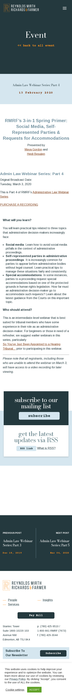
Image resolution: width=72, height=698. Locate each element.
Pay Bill (36, 615)
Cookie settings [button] (15, 689)
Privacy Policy (17, 679)
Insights (48, 600)
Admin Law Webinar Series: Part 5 (54, 543)
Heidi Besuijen (36, 153)
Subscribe (53, 653)
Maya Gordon (33, 149)
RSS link (26, 448)
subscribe (39, 416)
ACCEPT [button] (34, 689)
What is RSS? (46, 448)
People (12, 600)
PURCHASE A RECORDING (19, 204)
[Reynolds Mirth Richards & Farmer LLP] (21, 8)
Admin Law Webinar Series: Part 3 (17, 543)
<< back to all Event (36, 45)
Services (13, 604)
